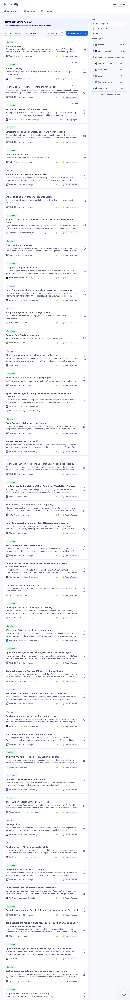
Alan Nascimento (105, 63)
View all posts (102, 24)
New (20, 33)
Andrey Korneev (105, 82)
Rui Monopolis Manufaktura (110, 57)
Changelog (49, 11)
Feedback (11, 11)
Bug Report (99, 33)
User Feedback (104, 51)
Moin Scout (103, 88)
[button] (124, 994)
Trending (32, 33)
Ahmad (101, 45)
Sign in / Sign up (119, 4)
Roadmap (31, 11)
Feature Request (101, 28)
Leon (100, 76)
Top (9, 33)
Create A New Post (78, 33)
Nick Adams (103, 70)
